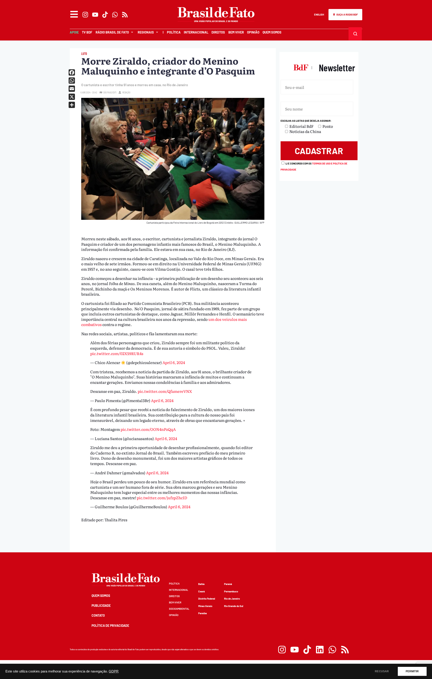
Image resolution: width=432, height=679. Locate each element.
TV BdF (87, 32)
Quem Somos (272, 32)
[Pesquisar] (355, 33)
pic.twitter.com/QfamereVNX (165, 391)
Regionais (146, 32)
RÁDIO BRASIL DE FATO (112, 32)
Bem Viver (236, 32)
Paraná (228, 583)
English (319, 14)
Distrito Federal (206, 598)
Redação (126, 92)
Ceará (201, 591)
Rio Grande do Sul (233, 606)
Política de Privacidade (110, 625)
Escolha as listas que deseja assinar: (306, 120)
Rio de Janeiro (232, 598)
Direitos (218, 32)
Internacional (196, 32)
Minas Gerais (205, 606)
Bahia (201, 583)
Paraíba (202, 613)
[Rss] (125, 14)
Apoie (74, 32)
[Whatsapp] (115, 14)
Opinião (253, 32)
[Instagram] (85, 14)
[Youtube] (95, 14)
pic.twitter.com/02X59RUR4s (116, 353)
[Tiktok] (105, 14)
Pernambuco (231, 591)
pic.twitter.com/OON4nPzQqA (148, 429)
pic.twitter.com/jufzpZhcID (162, 497)
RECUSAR (382, 671)
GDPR (114, 671)
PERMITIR (412, 671)
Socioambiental (179, 608)
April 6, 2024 (173, 362)
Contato (98, 615)
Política (174, 32)
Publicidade (101, 605)
